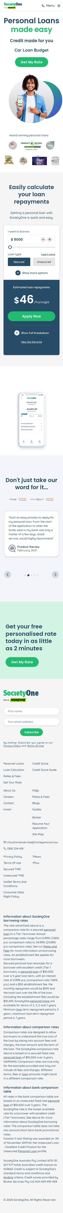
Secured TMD (12, 869)
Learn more (48, 254)
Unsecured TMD (14, 875)
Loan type (14, 254)
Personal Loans (14, 763)
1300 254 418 (15, 848)
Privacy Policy (13, 856)
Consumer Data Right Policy (14, 894)
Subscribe (31, 732)
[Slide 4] (35, 575)
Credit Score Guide (44, 770)
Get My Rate (32, 62)
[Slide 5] (38, 575)
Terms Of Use (12, 863)
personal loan (29, 971)
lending (8, 1177)
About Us (9, 790)
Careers (9, 796)
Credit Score (40, 763)
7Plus (35, 863)
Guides (36, 809)
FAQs (35, 790)
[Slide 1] (25, 575)
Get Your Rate (13, 782)
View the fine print (31, 342)
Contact (9, 803)
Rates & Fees (12, 776)
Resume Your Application (41, 826)
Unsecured (44, 262)
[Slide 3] (31, 575)
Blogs (36, 803)
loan (19, 1009)
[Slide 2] (28, 575)
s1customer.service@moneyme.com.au (32, 842)
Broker (36, 817)
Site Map (38, 834)
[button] (8, 540)
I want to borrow (18, 231)
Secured (19, 262)
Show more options (35, 273)
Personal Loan (27, 1151)
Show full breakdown (35, 333)
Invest (7, 809)
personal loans (40, 1001)
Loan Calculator (14, 770)
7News (36, 856)
